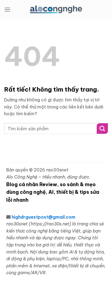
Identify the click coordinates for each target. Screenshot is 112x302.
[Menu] (7, 9)
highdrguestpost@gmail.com (43, 217)
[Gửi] (102, 128)
